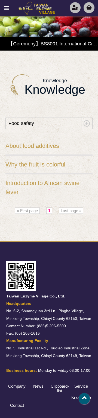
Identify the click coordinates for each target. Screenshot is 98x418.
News (38, 386)
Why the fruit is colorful (35, 164)
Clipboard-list (60, 388)
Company (17, 386)
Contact (17, 405)
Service (81, 386)
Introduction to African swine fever (42, 187)
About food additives (32, 145)
